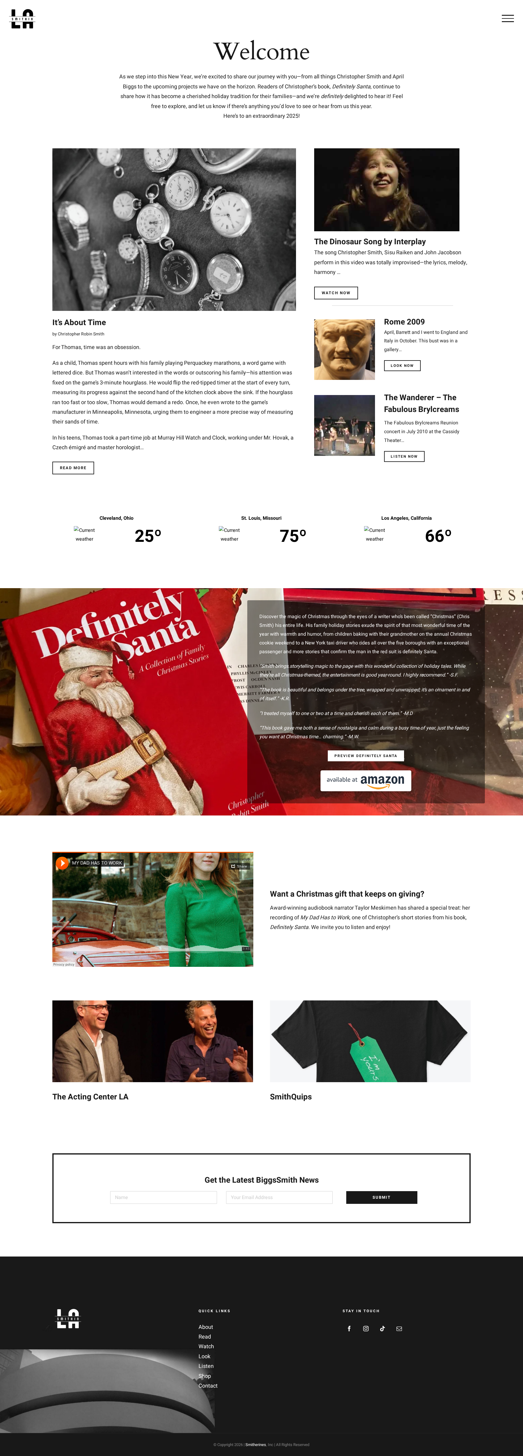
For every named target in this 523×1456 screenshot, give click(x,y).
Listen (206, 1366)
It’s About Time (79, 322)
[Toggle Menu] (508, 18)
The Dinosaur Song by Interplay (370, 242)
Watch (206, 1346)
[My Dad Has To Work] (174, 151)
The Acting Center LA (90, 1097)
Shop (205, 1376)
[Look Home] (344, 322)
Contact (208, 1386)
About (206, 1327)
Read (205, 1337)
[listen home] (344, 398)
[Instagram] (366, 1328)
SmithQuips (291, 1097)
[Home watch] (386, 151)
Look (204, 1356)
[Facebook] (349, 1328)
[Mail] (399, 1328)
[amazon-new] (366, 773)
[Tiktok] (382, 1328)
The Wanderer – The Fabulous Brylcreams (421, 403)
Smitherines (255, 1445)
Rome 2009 (404, 322)
